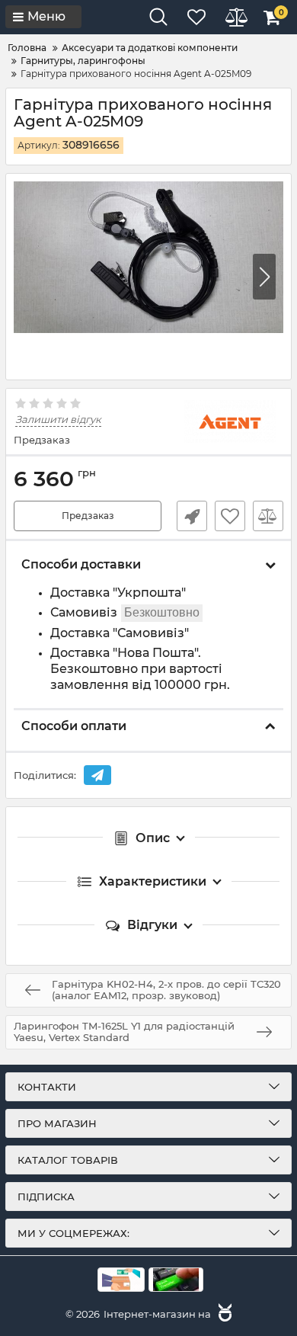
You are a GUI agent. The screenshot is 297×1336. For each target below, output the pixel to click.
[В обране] (230, 516)
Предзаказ (88, 515)
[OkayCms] (223, 1314)
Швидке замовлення (192, 516)
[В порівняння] (268, 516)
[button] (264, 277)
